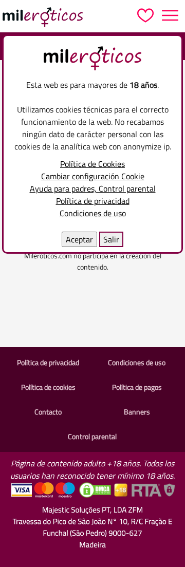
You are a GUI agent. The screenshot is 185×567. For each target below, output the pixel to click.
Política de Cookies (92, 164)
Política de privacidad (93, 201)
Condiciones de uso (93, 213)
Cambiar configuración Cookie (92, 176)
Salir (111, 239)
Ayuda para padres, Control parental (93, 188)
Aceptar (79, 239)
